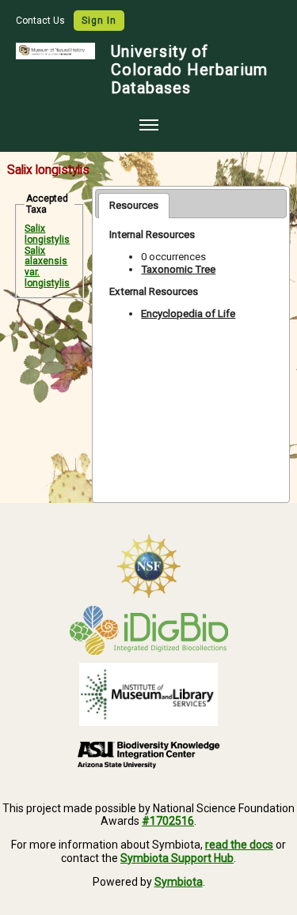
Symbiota (178, 881)
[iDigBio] (148, 630)
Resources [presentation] (133, 205)
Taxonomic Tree (178, 269)
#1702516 (168, 821)
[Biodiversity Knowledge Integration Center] (148, 754)
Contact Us (41, 20)
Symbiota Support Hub (177, 858)
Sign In (99, 20)
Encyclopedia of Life (188, 313)
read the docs (239, 844)
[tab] (133, 205)
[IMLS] (148, 694)
